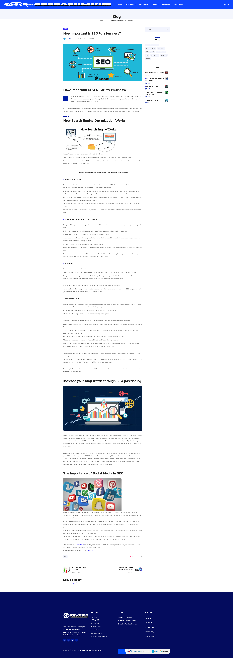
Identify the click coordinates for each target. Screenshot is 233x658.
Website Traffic (96, 627)
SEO (106, 21)
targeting (164, 55)
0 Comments (90, 39)
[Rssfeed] (72, 640)
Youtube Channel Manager (99, 636)
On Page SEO (95, 623)
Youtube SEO (95, 630)
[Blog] (76, 640)
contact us (89, 550)
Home (101, 21)
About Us (148, 618)
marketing (161, 48)
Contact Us (148, 623)
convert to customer (152, 45)
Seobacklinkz (71, 39)
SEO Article (154, 55)
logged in (74, 583)
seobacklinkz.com (130, 621)
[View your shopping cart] (225, 4)
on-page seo (161, 52)
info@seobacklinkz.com (129, 624)
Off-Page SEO (95, 620)
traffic (148, 59)
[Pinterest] (68, 640)
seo (65, 556)
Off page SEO (150, 52)
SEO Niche (94, 617)
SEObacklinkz (79, 545)
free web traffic (150, 48)
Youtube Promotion (97, 633)
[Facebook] (64, 640)
